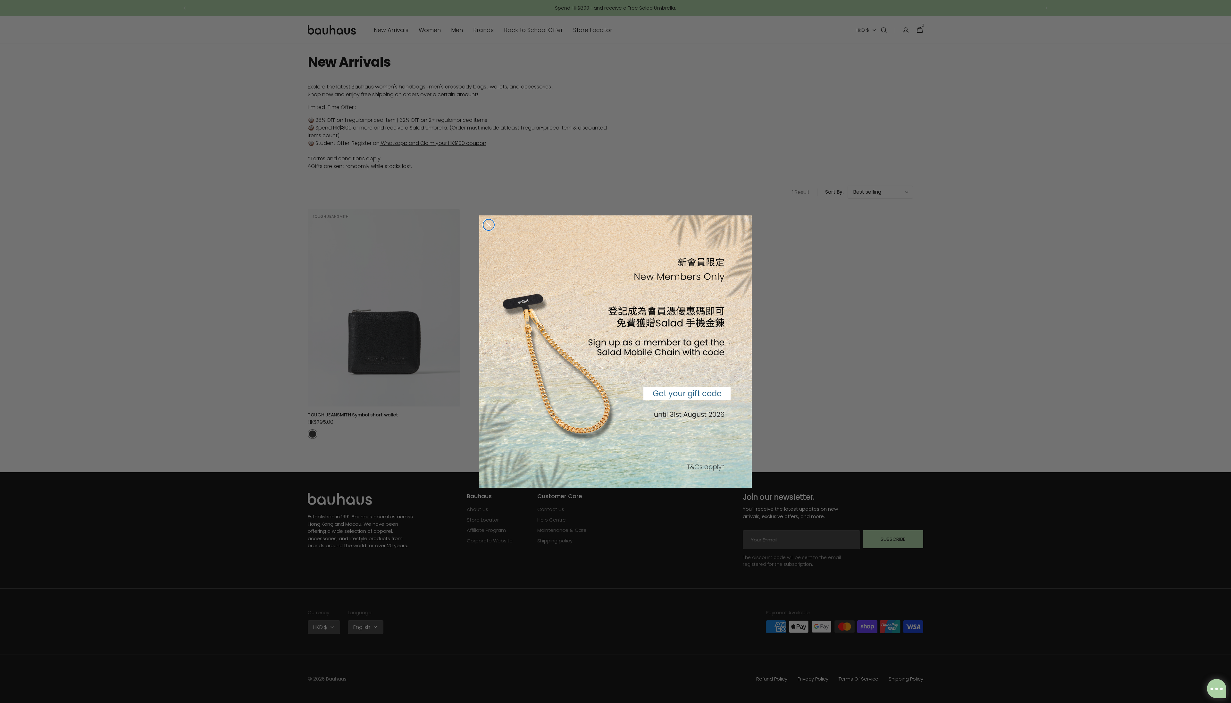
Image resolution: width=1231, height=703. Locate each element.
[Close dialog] (488, 224)
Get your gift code (687, 393)
